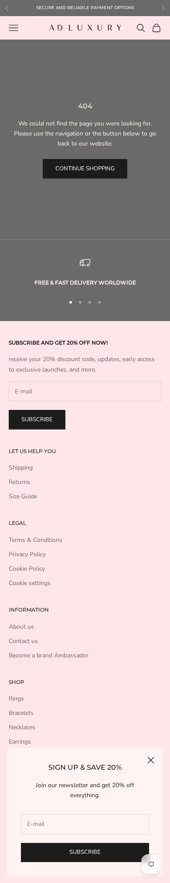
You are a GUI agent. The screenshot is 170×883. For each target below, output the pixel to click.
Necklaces (22, 727)
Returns (19, 482)
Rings (16, 698)
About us (21, 626)
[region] (85, 272)
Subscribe (85, 852)
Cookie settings (30, 583)
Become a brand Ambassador (48, 655)
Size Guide (23, 496)
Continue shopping (85, 169)
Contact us (23, 641)
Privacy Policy (27, 554)
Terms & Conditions (35, 540)
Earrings (20, 742)
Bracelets (21, 713)
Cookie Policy (27, 569)
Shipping (21, 467)
